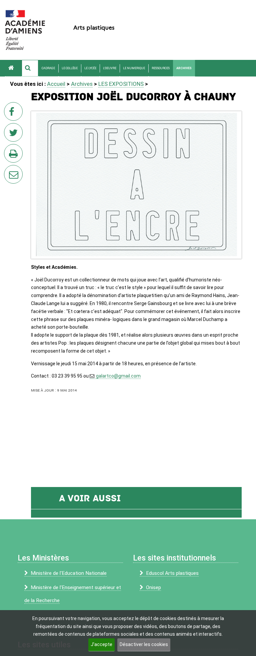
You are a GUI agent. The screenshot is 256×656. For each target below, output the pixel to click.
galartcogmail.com (118, 376)
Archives (184, 68)
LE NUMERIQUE (134, 68)
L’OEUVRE (109, 68)
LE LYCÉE (90, 68)
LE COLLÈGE (70, 68)
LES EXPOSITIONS (121, 84)
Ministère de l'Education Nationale (69, 573)
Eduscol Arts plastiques (172, 573)
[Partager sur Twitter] (14, 134)
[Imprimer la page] (14, 155)
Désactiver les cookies (144, 644)
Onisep (153, 587)
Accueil (56, 84)
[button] (30, 68)
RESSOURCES (161, 68)
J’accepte (101, 644)
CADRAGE (48, 68)
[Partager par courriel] (9, 170)
